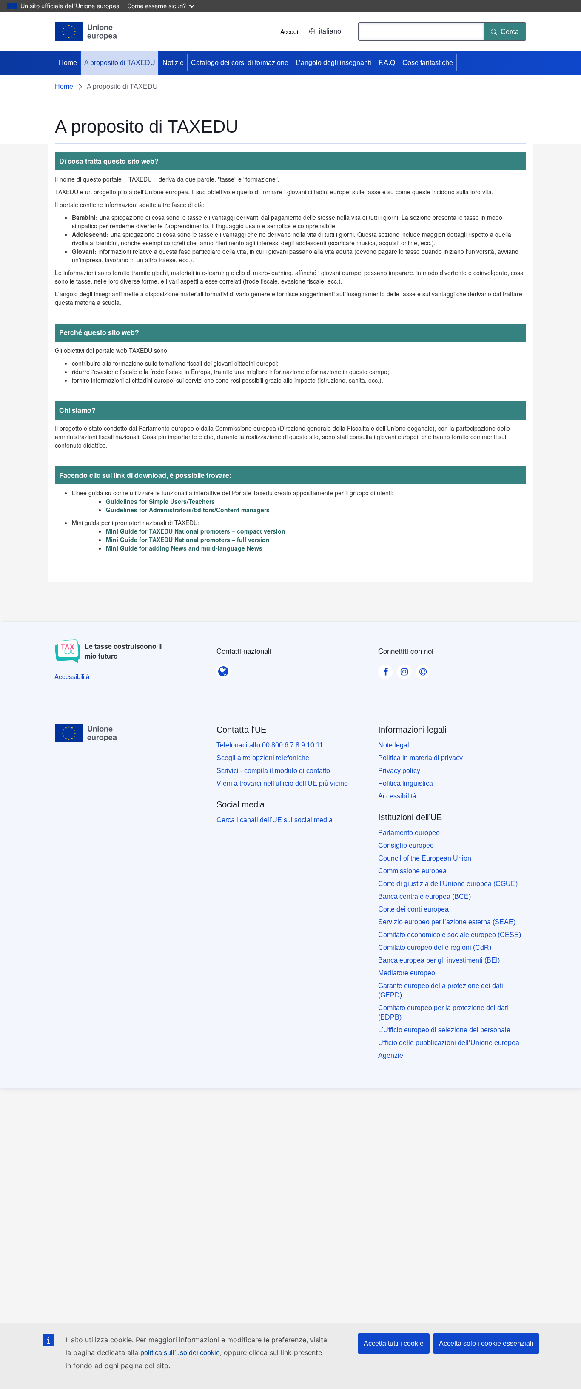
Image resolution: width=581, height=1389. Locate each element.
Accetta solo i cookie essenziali (486, 1343)
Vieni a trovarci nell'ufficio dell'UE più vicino (282, 783)
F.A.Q (387, 62)
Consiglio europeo (406, 845)
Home (68, 62)
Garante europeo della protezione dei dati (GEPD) (440, 990)
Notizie (173, 62)
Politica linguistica (405, 783)
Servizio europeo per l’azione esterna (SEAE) (446, 922)
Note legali (394, 745)
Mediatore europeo (406, 973)
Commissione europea (412, 871)
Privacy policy (399, 770)
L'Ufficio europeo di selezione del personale (444, 1030)
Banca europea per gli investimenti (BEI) (439, 960)
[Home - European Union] (86, 31)
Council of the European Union (424, 858)
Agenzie (390, 1055)
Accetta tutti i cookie (394, 1343)
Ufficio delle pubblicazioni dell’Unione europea (448, 1042)
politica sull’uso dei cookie (180, 1352)
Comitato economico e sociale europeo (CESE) (449, 934)
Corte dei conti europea (413, 909)
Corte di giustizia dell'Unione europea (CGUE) (448, 883)
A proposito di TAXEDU (119, 62)
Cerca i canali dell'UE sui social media (274, 820)
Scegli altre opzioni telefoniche (262, 757)
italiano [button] (330, 31)
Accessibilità (397, 796)
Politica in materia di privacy (420, 757)
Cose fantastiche (427, 62)
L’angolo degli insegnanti (333, 62)
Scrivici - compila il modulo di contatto (273, 770)
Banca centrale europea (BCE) (424, 896)
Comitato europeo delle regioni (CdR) (434, 947)
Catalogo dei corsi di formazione (239, 62)
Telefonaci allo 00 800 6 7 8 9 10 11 (269, 745)
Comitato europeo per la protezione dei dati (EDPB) (443, 1012)
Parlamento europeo (409, 832)
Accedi (289, 31)
